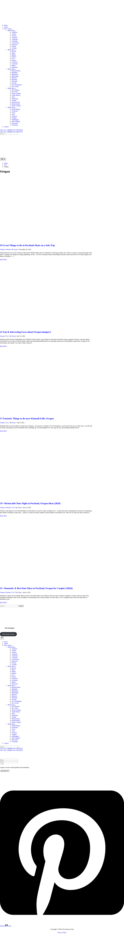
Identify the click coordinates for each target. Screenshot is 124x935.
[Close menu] (2, 637)
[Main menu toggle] (3, 159)
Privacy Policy (62, 932)
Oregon (2, 249)
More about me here (8, 634)
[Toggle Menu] (12, 29)
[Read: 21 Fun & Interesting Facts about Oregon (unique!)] (49, 328)
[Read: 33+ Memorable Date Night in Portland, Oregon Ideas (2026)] (49, 499)
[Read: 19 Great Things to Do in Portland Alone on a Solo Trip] (49, 241)
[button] (62, 130)
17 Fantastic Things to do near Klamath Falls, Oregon (27, 418)
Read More (3, 259)
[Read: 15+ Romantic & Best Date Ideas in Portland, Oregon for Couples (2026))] (49, 584)
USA (7, 336)
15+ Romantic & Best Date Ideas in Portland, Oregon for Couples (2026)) (36, 588)
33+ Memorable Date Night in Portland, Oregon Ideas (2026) (30, 503)
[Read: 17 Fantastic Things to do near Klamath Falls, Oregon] (49, 414)
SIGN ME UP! (5, 771)
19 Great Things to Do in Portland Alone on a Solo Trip (27, 245)
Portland (8, 249)
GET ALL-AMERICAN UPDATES (11, 132)
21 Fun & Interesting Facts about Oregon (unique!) (25, 332)
